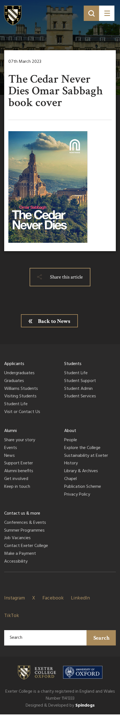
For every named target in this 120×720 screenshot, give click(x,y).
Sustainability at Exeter (86, 456)
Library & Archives (81, 471)
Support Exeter (18, 463)
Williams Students (21, 389)
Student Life (16, 404)
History (71, 463)
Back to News (54, 321)
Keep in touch (17, 487)
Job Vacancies (17, 538)
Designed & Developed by (60, 705)
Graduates (14, 381)
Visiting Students (20, 396)
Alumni (10, 431)
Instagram (14, 598)
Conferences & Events (25, 523)
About (70, 431)
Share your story (19, 440)
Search (101, 638)
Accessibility (16, 561)
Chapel (70, 479)
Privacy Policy (77, 494)
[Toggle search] (91, 13)
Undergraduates (19, 373)
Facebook (53, 598)
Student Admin (78, 389)
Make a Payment (20, 554)
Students (72, 364)
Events (10, 448)
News (9, 456)
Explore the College (82, 448)
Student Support (80, 381)
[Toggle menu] (106, 13)
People (70, 440)
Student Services (80, 396)
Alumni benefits (18, 471)
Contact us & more (22, 513)
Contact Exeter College (26, 546)
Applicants (14, 364)
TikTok (11, 616)
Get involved (16, 479)
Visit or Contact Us (22, 412)
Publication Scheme (82, 487)
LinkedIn (80, 598)
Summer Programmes (24, 530)
